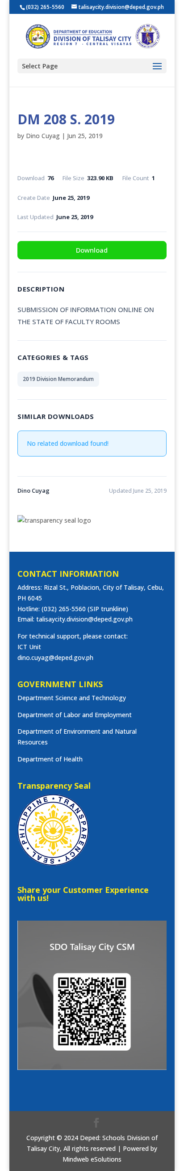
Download (92, 249)
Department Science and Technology (71, 697)
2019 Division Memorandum (58, 379)
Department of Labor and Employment (74, 714)
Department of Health (50, 759)
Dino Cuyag (43, 135)
